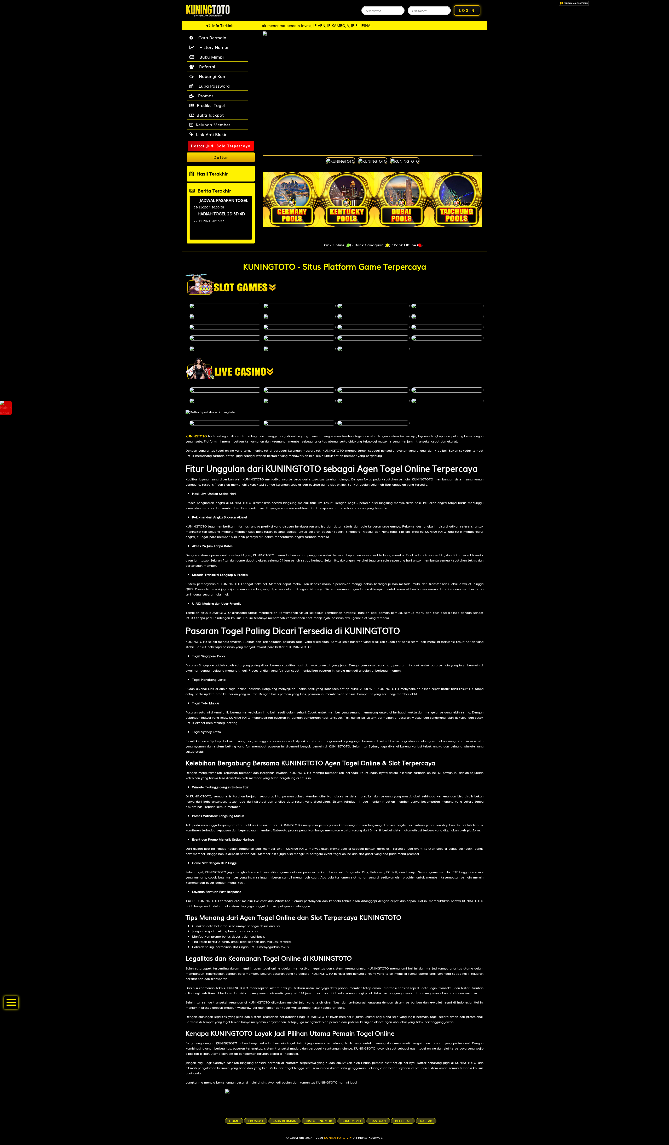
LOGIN (467, 10)
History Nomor (213, 47)
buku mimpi (351, 1120)
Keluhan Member (213, 124)
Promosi (206, 95)
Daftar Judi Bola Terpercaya (221, 145)
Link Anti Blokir (211, 134)
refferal (403, 1120)
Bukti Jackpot (210, 115)
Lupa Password (213, 86)
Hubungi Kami (212, 76)
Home (234, 1120)
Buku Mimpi (210, 57)
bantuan (378, 1120)
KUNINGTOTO (196, 436)
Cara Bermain (211, 37)
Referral (206, 66)
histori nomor (319, 1120)
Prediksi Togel (211, 105)
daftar (426, 1120)
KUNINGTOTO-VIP (337, 1137)
